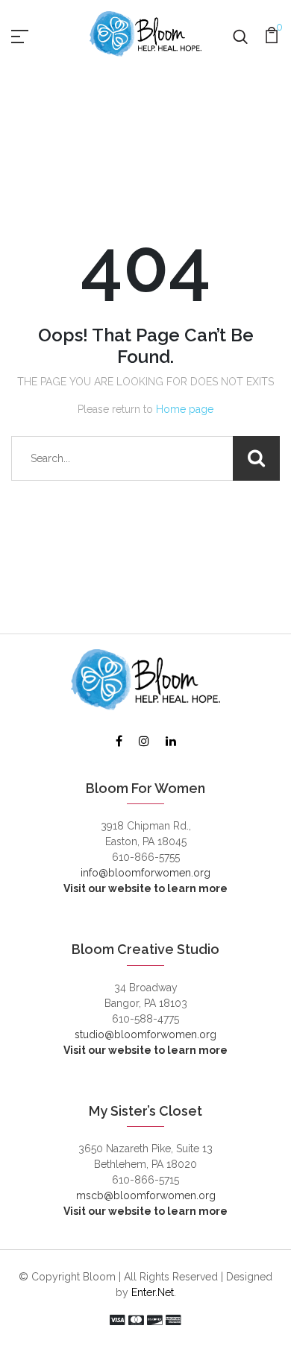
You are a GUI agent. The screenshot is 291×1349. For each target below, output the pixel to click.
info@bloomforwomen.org (145, 873)
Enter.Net (152, 1292)
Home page (184, 409)
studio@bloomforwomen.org (145, 1034)
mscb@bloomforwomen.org (146, 1195)
